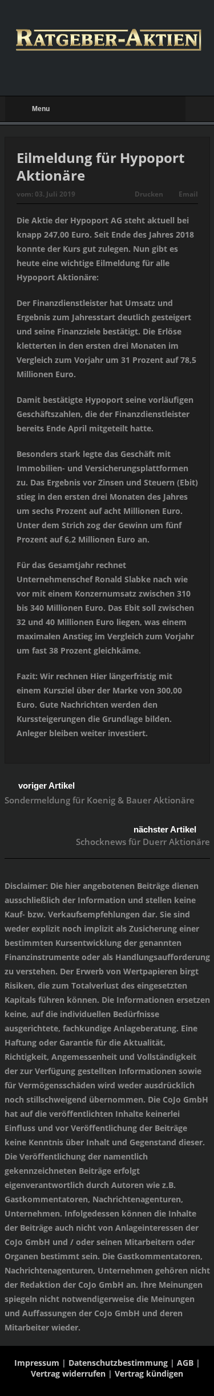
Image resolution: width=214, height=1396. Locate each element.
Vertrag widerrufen (68, 1373)
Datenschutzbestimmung (118, 1362)
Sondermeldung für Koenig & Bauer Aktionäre (100, 800)
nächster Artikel (165, 829)
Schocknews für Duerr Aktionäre (143, 841)
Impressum (36, 1362)
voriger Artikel (46, 785)
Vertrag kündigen (149, 1373)
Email (188, 194)
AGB (185, 1362)
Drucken (149, 194)
